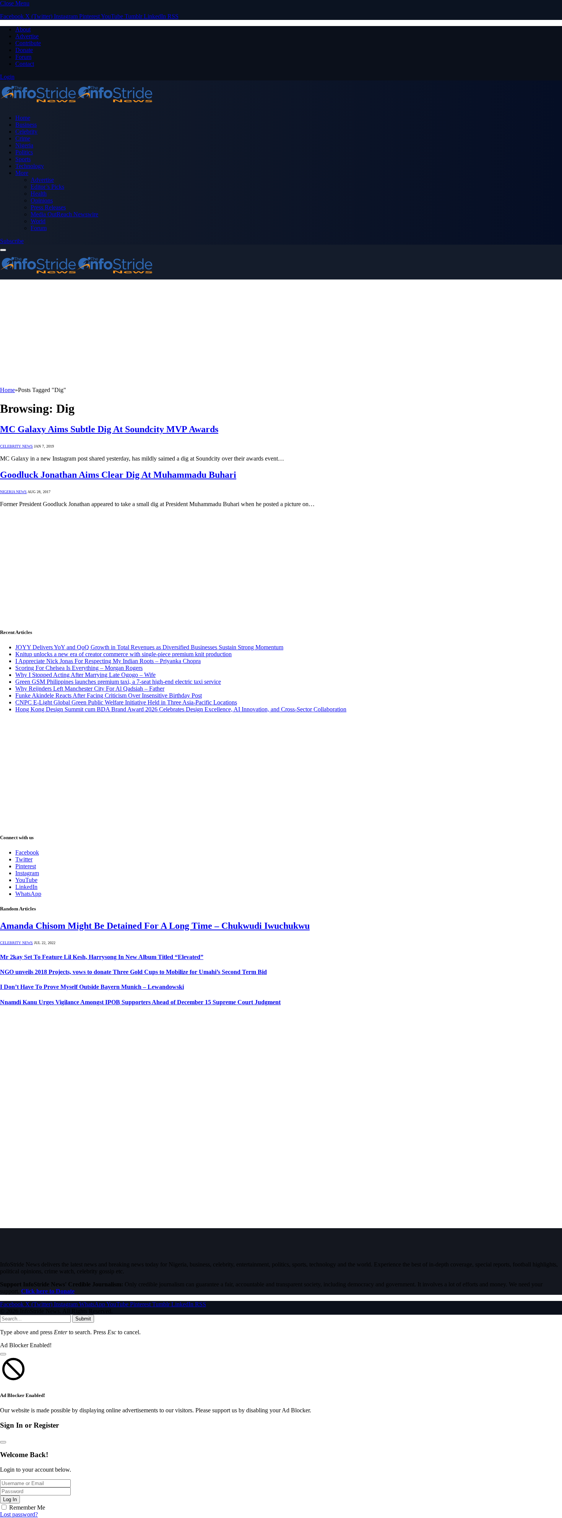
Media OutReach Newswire (64, 214)
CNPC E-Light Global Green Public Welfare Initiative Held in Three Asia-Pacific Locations (126, 702)
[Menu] (3, 250)
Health (39, 193)
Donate (24, 50)
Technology (29, 166)
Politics (24, 152)
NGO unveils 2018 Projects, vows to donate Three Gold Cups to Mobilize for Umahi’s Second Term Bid (133, 972)
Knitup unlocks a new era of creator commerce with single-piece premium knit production (123, 654)
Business (26, 124)
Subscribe (12, 241)
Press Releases (48, 207)
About (23, 29)
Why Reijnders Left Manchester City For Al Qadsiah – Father (89, 688)
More (21, 173)
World (38, 221)
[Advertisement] (229, 333)
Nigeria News (13, 492)
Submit (83, 1319)
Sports (23, 159)
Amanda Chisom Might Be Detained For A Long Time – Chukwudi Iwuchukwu (155, 926)
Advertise (27, 36)
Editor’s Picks (47, 186)
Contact (24, 63)
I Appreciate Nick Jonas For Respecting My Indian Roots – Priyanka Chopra (108, 661)
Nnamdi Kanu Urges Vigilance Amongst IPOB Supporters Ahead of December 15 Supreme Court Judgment (140, 1002)
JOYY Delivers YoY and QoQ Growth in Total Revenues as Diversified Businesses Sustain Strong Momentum (149, 647)
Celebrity (26, 131)
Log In (10, 1499)
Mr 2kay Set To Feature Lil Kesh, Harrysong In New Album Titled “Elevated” (101, 957)
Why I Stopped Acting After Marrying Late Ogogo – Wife (85, 675)
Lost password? (19, 1514)
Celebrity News (16, 446)
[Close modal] (3, 1354)
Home (22, 117)
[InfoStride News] (76, 104)
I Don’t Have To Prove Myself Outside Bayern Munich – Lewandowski (92, 987)
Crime (22, 138)
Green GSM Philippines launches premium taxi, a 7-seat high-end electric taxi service (118, 681)
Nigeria (24, 145)
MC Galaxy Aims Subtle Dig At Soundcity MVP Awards (109, 429)
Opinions (42, 200)
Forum (23, 57)
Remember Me (27, 1507)
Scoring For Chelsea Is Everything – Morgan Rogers (79, 668)
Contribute (28, 43)
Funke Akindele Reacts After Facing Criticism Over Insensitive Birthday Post (108, 695)
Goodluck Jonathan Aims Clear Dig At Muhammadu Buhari (118, 475)
